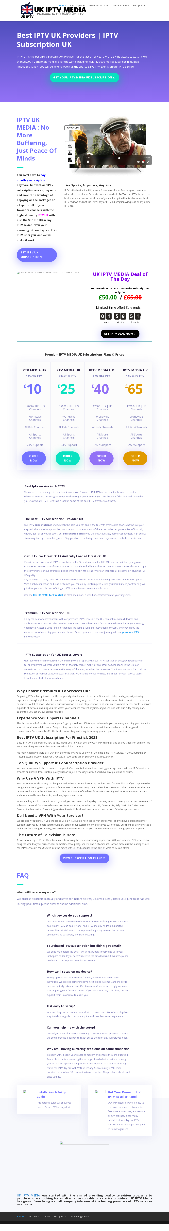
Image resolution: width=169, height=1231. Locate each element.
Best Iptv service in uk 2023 (44, 486)
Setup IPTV (139, 5)
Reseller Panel (121, 5)
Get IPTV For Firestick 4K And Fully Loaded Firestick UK (65, 556)
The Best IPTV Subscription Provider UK (53, 519)
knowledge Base (80, 1216)
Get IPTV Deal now (118, 334)
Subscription (77, 5)
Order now (34, 458)
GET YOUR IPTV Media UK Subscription (82, 77)
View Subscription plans (82, 858)
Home (62, 5)
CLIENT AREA (66, 12)
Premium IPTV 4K (99, 5)
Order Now (67, 458)
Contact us (34, 1216)
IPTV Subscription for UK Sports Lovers (53, 655)
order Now (135, 458)
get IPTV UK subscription (31, 255)
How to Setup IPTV (55, 1216)
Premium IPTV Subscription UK (47, 613)
